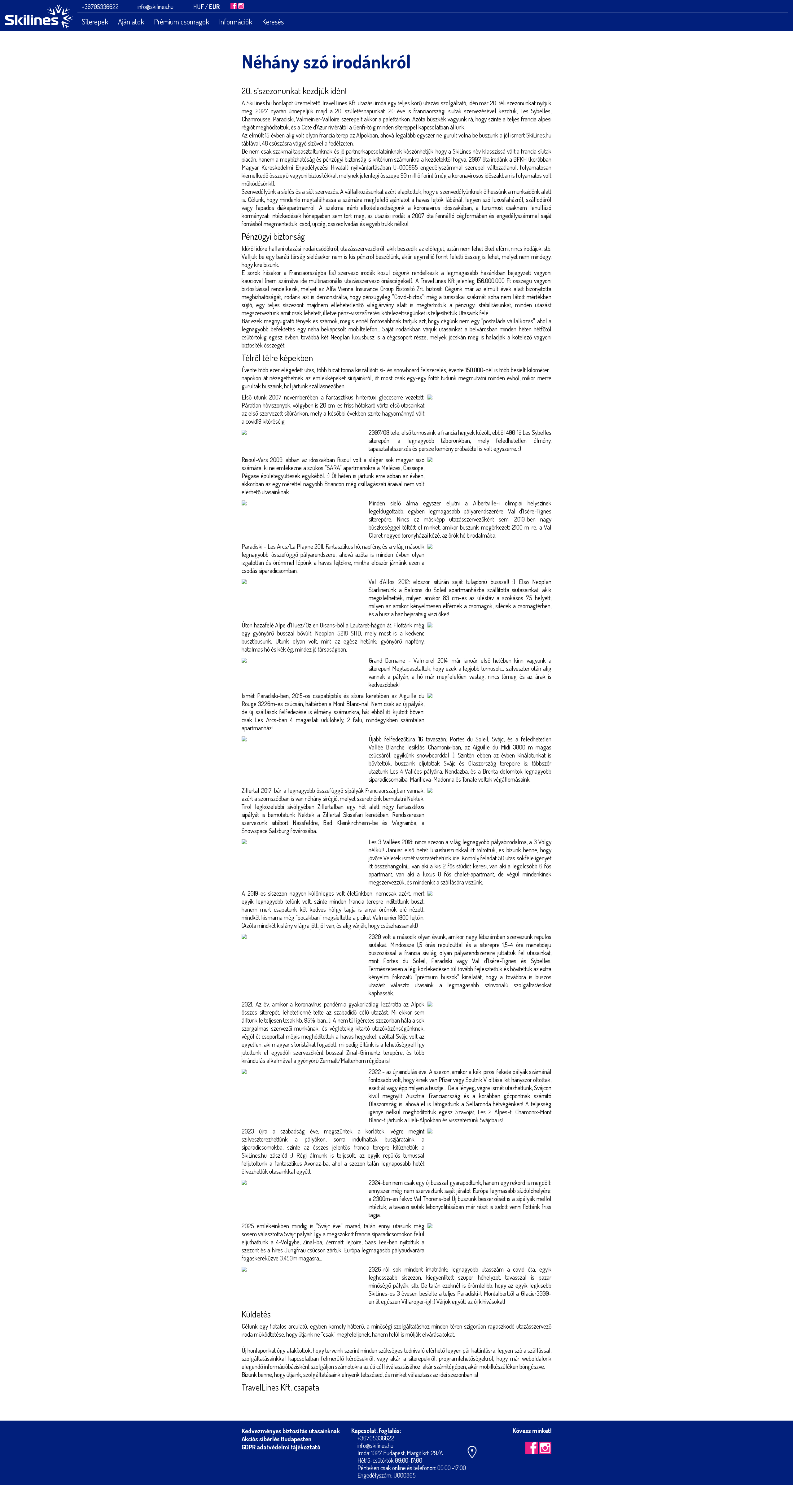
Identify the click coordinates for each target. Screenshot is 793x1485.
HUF (198, 6)
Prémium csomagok (181, 21)
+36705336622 (100, 6)
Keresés (273, 21)
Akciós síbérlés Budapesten (276, 1439)
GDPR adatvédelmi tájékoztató (281, 1447)
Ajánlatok (131, 21)
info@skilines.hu (155, 6)
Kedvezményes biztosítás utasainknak (291, 1431)
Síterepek (95, 21)
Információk (235, 21)
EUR (214, 6)
